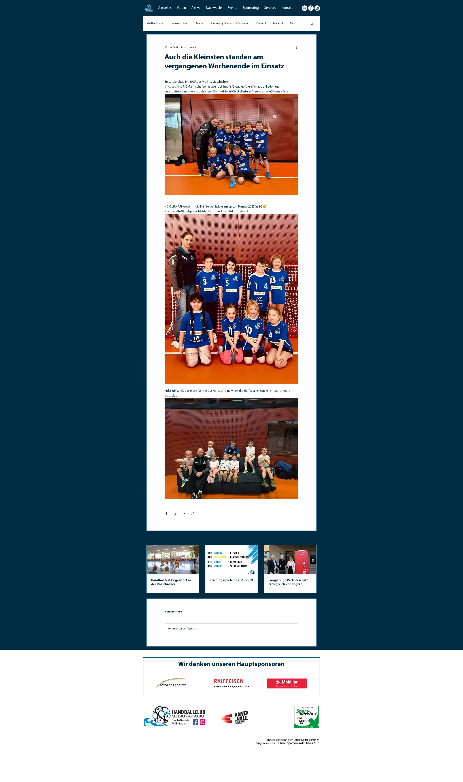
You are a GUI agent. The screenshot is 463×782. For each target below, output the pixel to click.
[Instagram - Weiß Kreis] (317, 8)
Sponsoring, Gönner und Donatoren (230, 23)
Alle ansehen (309, 538)
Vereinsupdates (180, 23)
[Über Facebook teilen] (166, 513)
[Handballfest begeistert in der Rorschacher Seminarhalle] (173, 559)
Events (199, 23)
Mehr (293, 23)
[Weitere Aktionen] (296, 47)
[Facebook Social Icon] (195, 722)
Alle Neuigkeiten (155, 23)
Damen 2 (278, 23)
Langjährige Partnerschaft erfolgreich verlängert (288, 582)
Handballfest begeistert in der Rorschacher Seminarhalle (171, 582)
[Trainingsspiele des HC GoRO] (231, 559)
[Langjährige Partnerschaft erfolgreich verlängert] (290, 559)
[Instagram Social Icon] (202, 722)
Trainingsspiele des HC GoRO (231, 580)
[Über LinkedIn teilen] (184, 513)
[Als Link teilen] (193, 513)
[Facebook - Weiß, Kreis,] (311, 8)
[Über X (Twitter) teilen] (175, 513)
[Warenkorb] (304, 8)
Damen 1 (261, 23)
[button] (165, 8)
